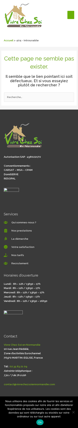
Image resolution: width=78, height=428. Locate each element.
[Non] (73, 412)
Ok (40, 422)
